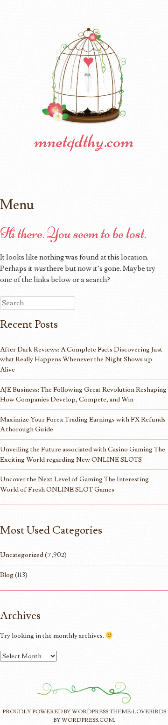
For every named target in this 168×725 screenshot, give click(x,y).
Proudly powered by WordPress (55, 711)
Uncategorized (21, 554)
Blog (7, 574)
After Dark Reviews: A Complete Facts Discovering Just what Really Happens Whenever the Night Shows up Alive (81, 359)
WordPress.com (88, 720)
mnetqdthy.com (84, 141)
